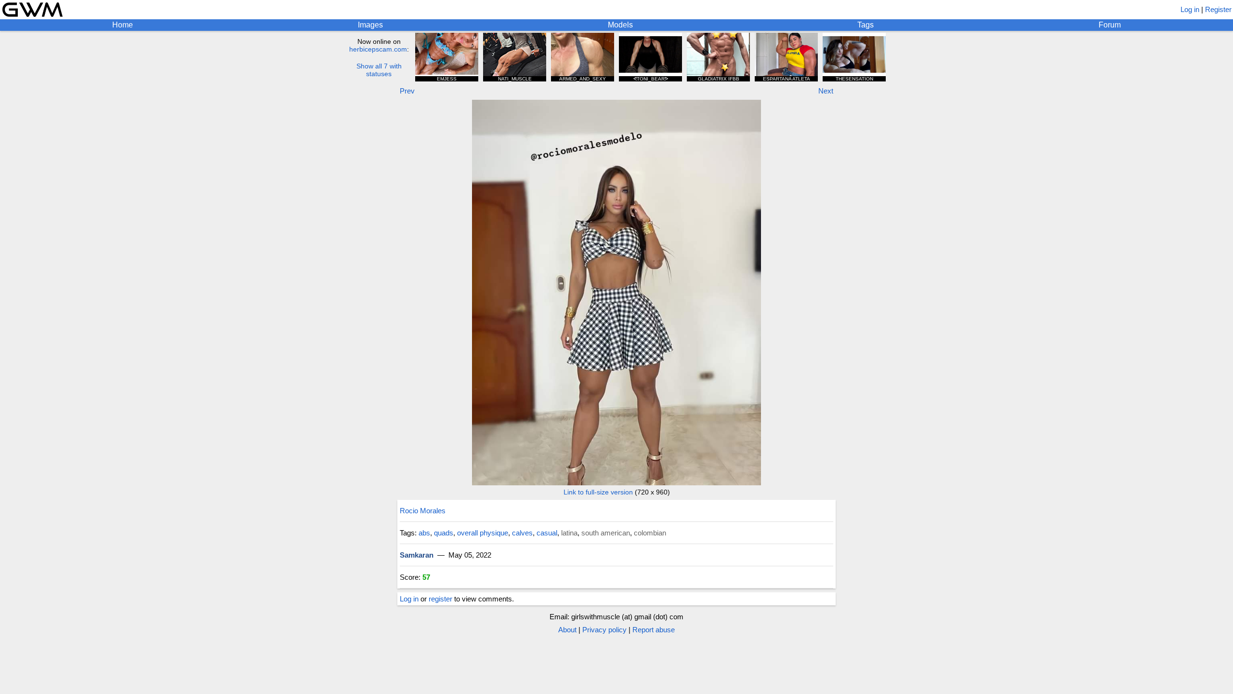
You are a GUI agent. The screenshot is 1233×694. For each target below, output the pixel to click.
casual (547, 533)
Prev (407, 91)
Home (122, 25)
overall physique (482, 533)
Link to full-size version (598, 492)
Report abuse (653, 630)
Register (1218, 9)
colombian (650, 533)
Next (825, 91)
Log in (1190, 9)
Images (370, 25)
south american (605, 533)
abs (424, 533)
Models (620, 25)
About (567, 630)
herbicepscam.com (378, 49)
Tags (865, 25)
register (440, 599)
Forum (1110, 25)
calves (522, 533)
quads (443, 533)
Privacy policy (604, 630)
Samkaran (416, 555)
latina (569, 533)
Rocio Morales (423, 511)
